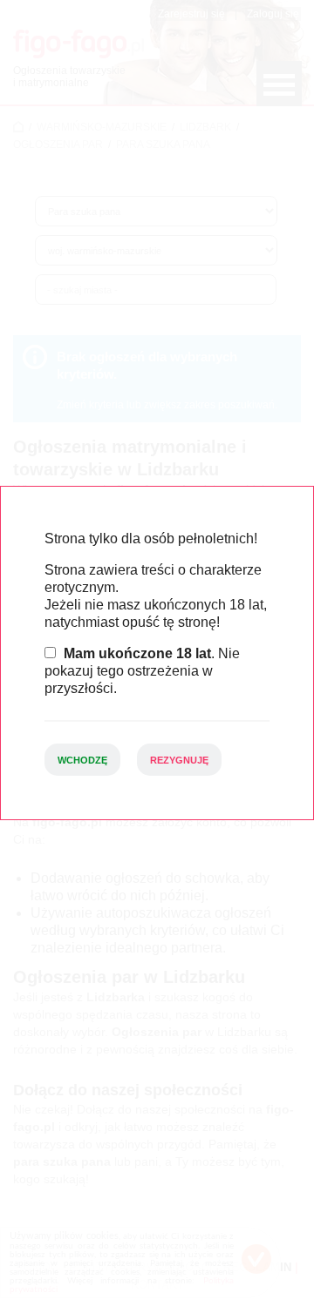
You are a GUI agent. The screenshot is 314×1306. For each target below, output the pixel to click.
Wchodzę (82, 760)
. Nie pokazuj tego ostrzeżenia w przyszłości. (142, 671)
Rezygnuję (179, 760)
